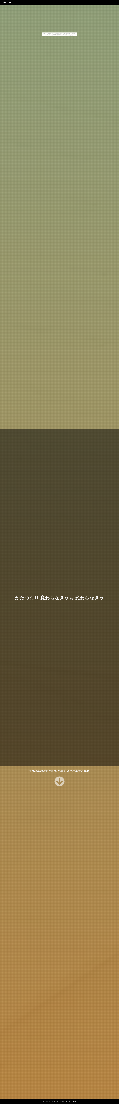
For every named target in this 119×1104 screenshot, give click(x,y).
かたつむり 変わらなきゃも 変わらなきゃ (59, 597)
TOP (8, 2)
